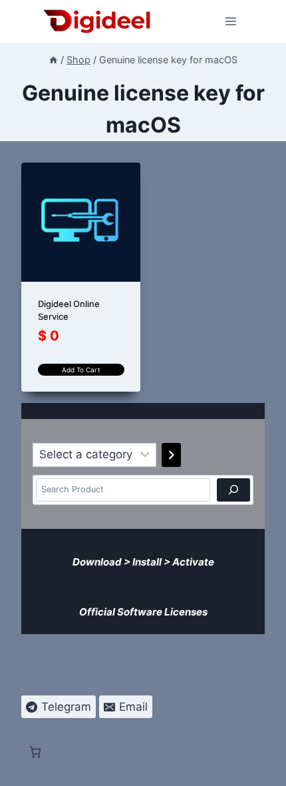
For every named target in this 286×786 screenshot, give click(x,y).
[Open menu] (231, 21)
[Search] (233, 489)
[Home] (53, 59)
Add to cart (81, 370)
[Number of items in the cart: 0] (35, 583)
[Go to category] (171, 455)
